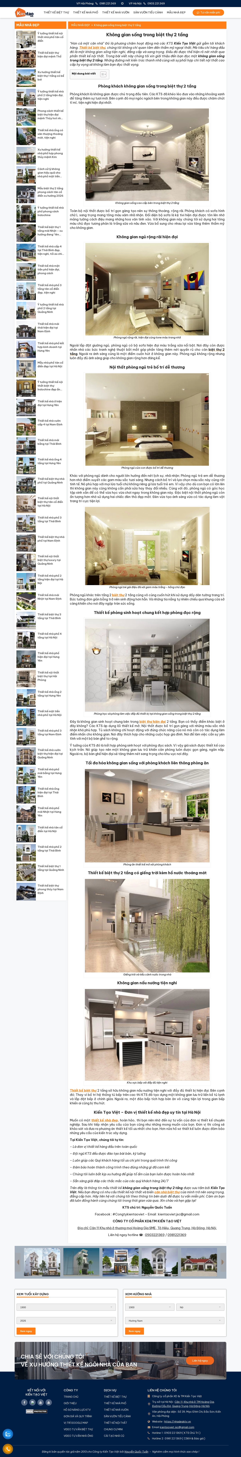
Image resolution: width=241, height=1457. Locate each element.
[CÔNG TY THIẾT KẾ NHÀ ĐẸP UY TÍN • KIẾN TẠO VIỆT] (24, 12)
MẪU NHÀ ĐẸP (176, 12)
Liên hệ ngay (200, 1360)
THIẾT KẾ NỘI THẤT (115, 1422)
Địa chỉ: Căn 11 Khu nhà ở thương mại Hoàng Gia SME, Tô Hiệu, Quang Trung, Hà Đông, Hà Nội (147, 1228)
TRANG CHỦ (71, 1396)
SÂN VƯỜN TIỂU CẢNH (148, 12)
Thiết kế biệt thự (92, 48)
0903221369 (155, 1235)
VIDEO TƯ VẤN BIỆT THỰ (78, 1429)
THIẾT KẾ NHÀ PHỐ (85, 12)
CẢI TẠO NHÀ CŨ (114, 1435)
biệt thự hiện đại (152, 722)
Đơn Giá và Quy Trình (78, 1416)
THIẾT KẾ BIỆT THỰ (56, 12)
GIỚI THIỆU (70, 1403)
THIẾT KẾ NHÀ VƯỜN (115, 12)
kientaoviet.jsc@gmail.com (177, 1427)
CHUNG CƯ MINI (113, 1429)
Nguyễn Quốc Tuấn (136, 1451)
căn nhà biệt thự (167, 1192)
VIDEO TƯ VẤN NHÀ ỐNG (78, 1435)
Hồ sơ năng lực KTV (77, 1409)
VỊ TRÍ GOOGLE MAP (76, 1422)
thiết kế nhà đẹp (104, 1120)
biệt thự (118, 595)
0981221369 (177, 1235)
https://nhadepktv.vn (177, 1421)
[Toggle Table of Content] (102, 74)
